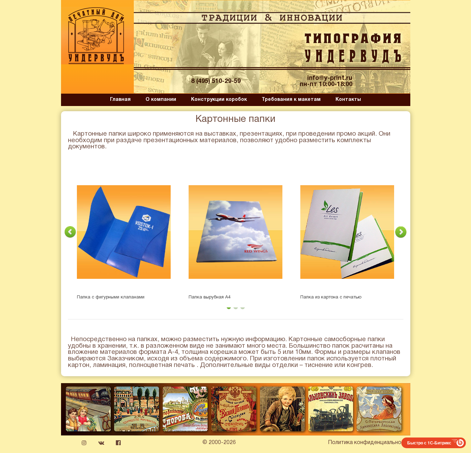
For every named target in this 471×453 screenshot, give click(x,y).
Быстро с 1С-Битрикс (429, 443)
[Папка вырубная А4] (235, 232)
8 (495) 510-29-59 (216, 81)
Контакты (348, 99)
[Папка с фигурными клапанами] (124, 232)
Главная (120, 99)
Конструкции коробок (219, 99)
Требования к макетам (291, 99)
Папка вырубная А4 (209, 297)
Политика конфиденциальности (369, 442)
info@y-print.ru (329, 78)
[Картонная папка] (347, 232)
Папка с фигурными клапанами (110, 297)
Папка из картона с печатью (330, 297)
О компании (161, 99)
